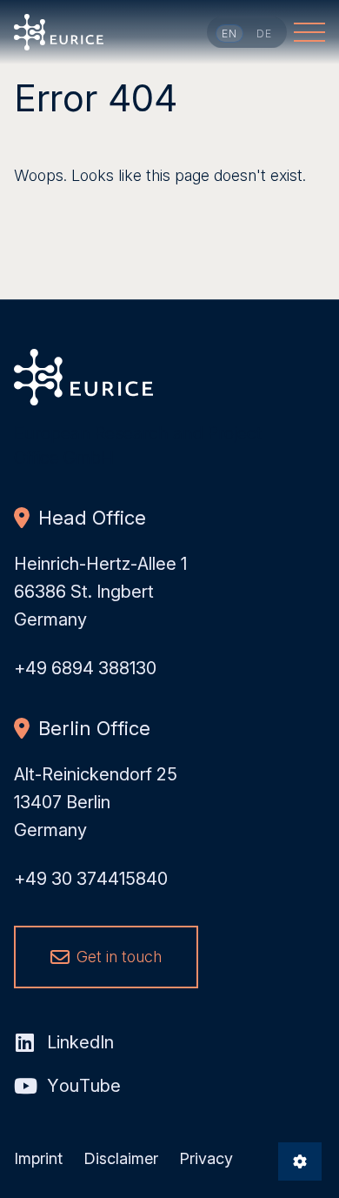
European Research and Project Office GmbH (59, 32)
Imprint (38, 1158)
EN (230, 33)
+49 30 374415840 (91, 878)
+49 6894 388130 (85, 668)
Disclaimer (120, 1158)
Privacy (206, 1158)
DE (264, 33)
